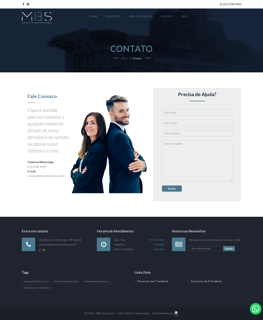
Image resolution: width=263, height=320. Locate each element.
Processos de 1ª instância (152, 281)
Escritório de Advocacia (66, 281)
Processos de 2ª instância (206, 281)
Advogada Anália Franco (36, 281)
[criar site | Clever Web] (176, 313)
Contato (167, 16)
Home (93, 16)
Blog (185, 16)
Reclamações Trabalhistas (37, 287)
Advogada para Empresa (96, 281)
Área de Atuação (140, 16)
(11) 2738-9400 (231, 4)
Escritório (113, 16)
